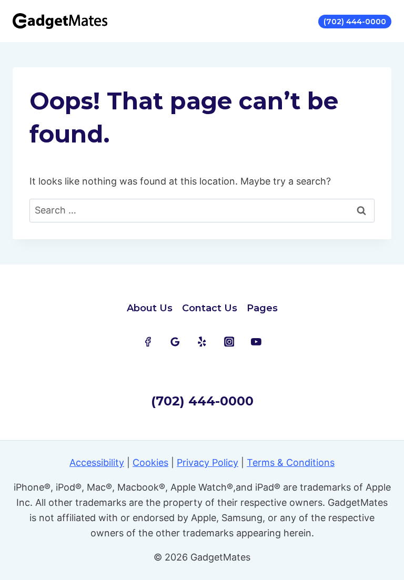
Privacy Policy (207, 462)
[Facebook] (147, 341)
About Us (150, 308)
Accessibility (96, 462)
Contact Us (209, 308)
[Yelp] (202, 341)
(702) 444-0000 (355, 21)
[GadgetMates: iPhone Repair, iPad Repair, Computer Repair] (60, 21)
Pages (262, 308)
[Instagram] (229, 341)
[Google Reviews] (175, 341)
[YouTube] (256, 341)
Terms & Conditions (291, 462)
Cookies (150, 462)
